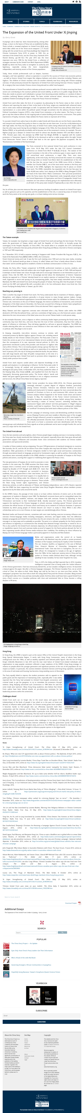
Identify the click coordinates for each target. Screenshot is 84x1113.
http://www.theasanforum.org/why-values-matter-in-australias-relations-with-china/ (32, 850)
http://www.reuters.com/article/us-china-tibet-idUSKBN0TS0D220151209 (46, 769)
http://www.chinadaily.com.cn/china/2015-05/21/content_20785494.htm (27, 749)
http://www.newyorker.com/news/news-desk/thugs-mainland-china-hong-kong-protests (33, 875)
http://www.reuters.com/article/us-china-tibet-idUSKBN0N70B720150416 (51, 776)
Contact (30, 2)
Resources (73, 21)
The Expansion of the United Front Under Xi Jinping (26, 912)
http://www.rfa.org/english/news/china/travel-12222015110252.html (50, 763)
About (7, 2)
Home (10, 21)
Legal (39, 2)
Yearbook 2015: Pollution (21, 26)
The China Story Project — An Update (24, 943)
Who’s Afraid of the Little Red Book (23, 958)
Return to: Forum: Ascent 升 (12, 897)
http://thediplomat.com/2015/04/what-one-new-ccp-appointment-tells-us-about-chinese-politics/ (38, 756)
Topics (42, 21)
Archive (26, 1048)
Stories (26, 21)
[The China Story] (42, 11)
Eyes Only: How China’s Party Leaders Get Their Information (32, 951)
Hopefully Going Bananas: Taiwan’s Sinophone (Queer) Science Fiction (35, 972)
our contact (55, 1083)
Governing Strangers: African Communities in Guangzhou (31, 965)
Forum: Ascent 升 (35, 26)
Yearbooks (57, 21)
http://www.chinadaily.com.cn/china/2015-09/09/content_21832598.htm (27, 888)
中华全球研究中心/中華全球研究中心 (42, 1110)
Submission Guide (18, 2)
